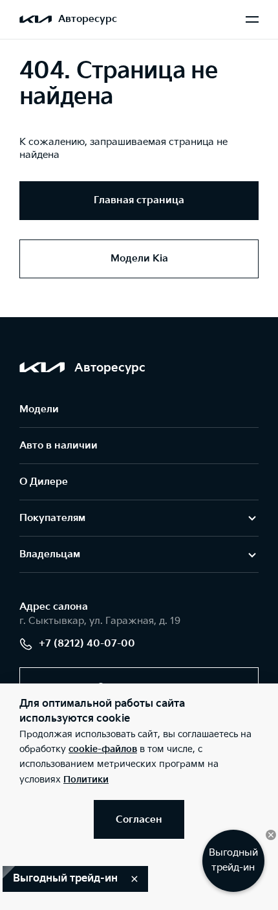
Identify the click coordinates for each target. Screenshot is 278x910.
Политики (86, 779)
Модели (39, 409)
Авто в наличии (58, 445)
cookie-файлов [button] (103, 749)
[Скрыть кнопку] (271, 835)
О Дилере (43, 482)
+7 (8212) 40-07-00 (87, 644)
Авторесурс (87, 19)
